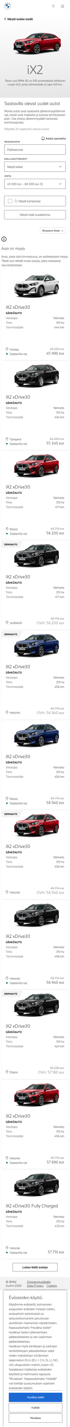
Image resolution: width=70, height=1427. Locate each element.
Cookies (51, 1285)
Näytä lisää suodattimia (35, 215)
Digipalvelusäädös (39, 1282)
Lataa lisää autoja (35, 1267)
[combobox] (35, 167)
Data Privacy (35, 1285)
